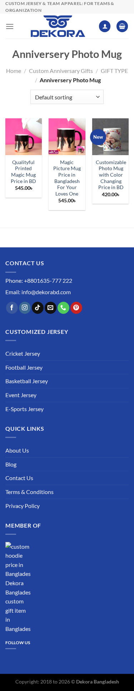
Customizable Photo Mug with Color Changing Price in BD (111, 175)
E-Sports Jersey (24, 408)
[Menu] (9, 26)
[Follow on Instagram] (25, 308)
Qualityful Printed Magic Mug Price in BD (23, 171)
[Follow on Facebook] (12, 308)
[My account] (104, 26)
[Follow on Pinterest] (76, 308)
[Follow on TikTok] (38, 308)
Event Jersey (20, 394)
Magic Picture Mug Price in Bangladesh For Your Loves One (67, 178)
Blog (10, 464)
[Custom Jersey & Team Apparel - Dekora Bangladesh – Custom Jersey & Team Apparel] (57, 26)
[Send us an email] (50, 308)
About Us (17, 450)
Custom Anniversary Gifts (61, 70)
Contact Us (19, 477)
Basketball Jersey (26, 380)
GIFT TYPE (114, 70)
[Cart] (122, 26)
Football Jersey (24, 367)
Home (13, 70)
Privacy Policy (22, 505)
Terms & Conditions (29, 491)
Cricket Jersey (22, 353)
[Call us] (63, 308)
